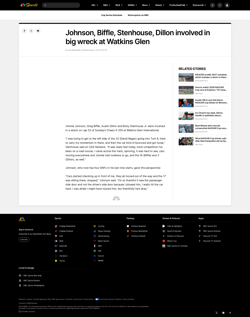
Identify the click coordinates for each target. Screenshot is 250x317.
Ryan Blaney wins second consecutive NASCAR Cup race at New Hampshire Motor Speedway (210, 126)
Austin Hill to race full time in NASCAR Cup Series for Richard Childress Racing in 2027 (210, 101)
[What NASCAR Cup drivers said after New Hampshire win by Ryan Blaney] (186, 141)
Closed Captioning (40, 299)
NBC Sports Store (58, 299)
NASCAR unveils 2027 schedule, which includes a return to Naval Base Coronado (211, 76)
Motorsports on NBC (138, 15)
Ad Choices (78, 299)
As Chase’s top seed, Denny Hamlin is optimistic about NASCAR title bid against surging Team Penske (211, 114)
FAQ (49, 299)
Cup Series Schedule (111, 15)
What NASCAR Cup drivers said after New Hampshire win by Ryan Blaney (211, 139)
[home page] (29, 5)
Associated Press (201, 81)
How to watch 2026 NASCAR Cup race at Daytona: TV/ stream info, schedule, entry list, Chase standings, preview (211, 88)
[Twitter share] (31, 30)
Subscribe (24, 239)
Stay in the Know (26, 229)
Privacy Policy (88, 299)
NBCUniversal (32, 303)
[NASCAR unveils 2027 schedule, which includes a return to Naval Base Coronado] (186, 77)
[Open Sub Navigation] (97, 5)
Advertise (22, 299)
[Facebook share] (24, 30)
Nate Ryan (199, 93)
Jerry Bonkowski (74, 50)
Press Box (69, 299)
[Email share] (38, 30)
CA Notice (117, 299)
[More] (212, 5)
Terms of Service (128, 299)
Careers (29, 299)
